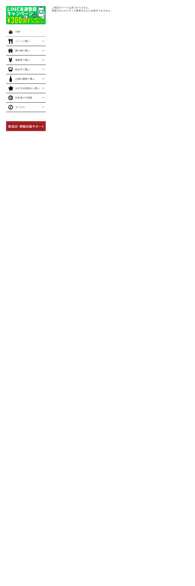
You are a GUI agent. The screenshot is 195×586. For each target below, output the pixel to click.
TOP (17, 32)
